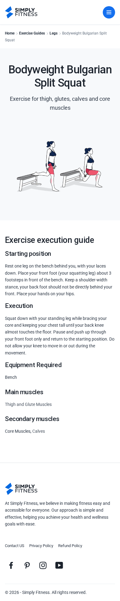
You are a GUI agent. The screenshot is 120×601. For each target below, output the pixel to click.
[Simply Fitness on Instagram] (43, 565)
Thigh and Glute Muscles (28, 404)
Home (9, 33)
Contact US (14, 545)
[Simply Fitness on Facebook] (11, 565)
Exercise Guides (32, 33)
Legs (54, 33)
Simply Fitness (36, 592)
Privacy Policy (41, 545)
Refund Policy (70, 545)
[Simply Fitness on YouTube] (59, 565)
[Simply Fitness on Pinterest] (27, 565)
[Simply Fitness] (21, 489)
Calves (38, 431)
